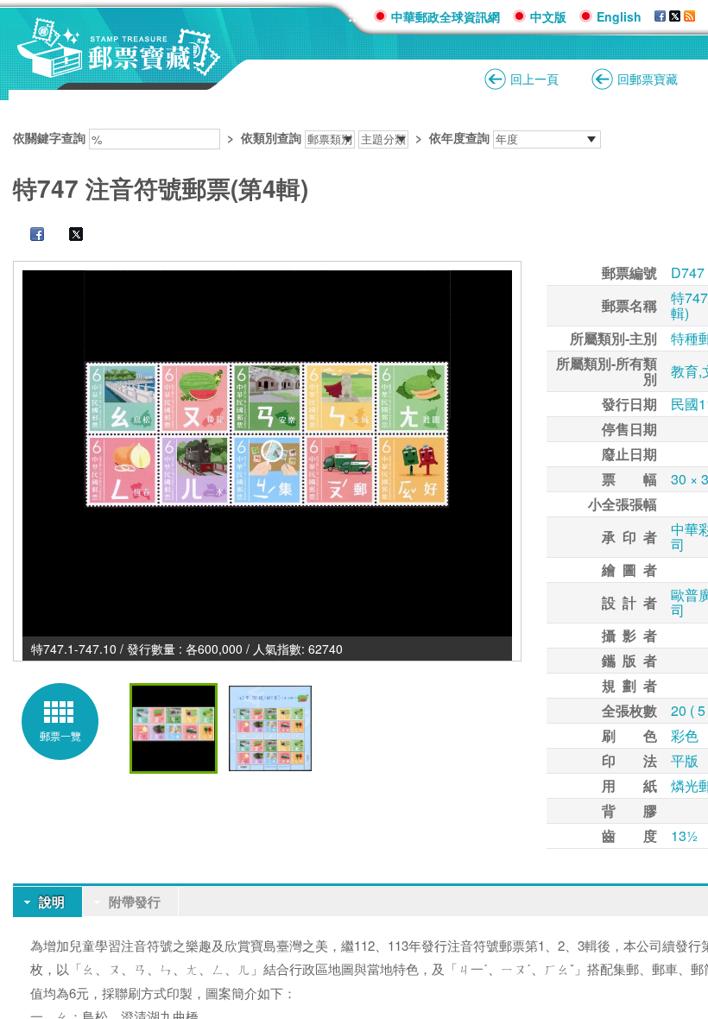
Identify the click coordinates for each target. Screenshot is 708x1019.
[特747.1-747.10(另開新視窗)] (267, 453)
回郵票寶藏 (647, 78)
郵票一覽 (60, 735)
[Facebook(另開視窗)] (660, 16)
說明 (52, 901)
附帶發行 (135, 901)
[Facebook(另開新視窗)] (28, 235)
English (619, 16)
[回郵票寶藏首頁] (119, 68)
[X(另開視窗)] (674, 16)
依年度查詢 (459, 137)
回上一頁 (534, 78)
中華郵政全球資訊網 (445, 16)
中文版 (548, 16)
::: (354, 16)
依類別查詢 (271, 137)
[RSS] (689, 16)
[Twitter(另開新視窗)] (67, 235)
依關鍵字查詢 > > (251, 137)
